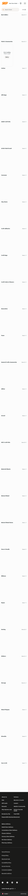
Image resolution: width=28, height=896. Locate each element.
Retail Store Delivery (7, 827)
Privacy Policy (5, 855)
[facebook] (8, 884)
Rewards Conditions (7, 873)
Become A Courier (19, 800)
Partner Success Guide (18, 810)
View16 (23, 629)
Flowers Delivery (6, 833)
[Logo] (5, 3)
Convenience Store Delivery (9, 830)
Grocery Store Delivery (8, 836)
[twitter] (3, 884)
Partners (16, 797)
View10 (23, 442)
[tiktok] (17, 884)
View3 (23, 95)
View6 (23, 121)
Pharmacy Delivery (7, 843)
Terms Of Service (6, 852)
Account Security (6, 866)
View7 (23, 602)
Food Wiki (16, 814)
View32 (23, 41)
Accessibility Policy (6, 862)
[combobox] (11, 10)
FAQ (3, 800)
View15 (23, 15)
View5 (23, 68)
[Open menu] (24, 3)
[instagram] (12, 884)
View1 (23, 255)
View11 (23, 656)
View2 (23, 202)
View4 (23, 175)
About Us (4, 797)
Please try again (7, 53)
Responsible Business (8, 817)
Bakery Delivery (6, 824)
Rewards (4, 806)
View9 (23, 148)
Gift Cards (4, 803)
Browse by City (6, 814)
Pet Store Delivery (7, 839)
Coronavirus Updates (7, 870)
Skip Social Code (6, 859)
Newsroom (17, 817)
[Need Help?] (20, 3)
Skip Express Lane (7, 809)
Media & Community (19, 806)
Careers (16, 803)
